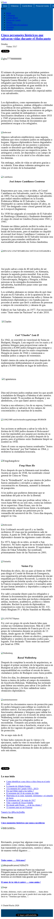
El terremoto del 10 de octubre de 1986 (22, 793)
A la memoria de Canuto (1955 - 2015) (22, 788)
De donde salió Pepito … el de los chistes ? (24, 805)
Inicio (5, 6)
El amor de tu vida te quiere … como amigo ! (21, 882)
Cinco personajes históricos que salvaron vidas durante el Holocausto (26, 36)
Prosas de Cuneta (42, 6)
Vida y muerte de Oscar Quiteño (19, 803)
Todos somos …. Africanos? (13, 860)
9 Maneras (14, 6)
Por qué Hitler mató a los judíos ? (20, 791)
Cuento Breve (27, 6)
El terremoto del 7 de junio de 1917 (21, 800)
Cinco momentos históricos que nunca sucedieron (23, 823)
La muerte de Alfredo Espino (18, 786)
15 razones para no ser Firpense (19, 807)
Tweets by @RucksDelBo (13, 812)
